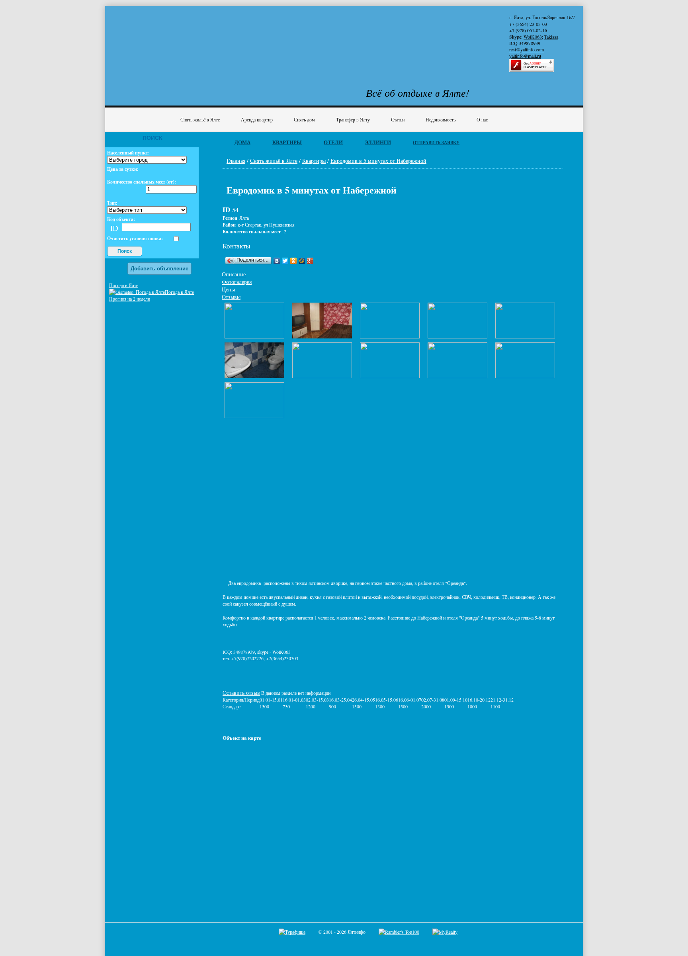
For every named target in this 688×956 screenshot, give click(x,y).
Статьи (398, 119)
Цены (228, 289)
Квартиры (287, 142)
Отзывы (231, 297)
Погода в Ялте (123, 285)
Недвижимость (440, 119)
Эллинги (378, 142)
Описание (234, 274)
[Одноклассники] (293, 261)
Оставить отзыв (241, 692)
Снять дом (304, 119)
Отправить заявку (436, 142)
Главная (236, 160)
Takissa (551, 36)
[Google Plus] (310, 261)
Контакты (236, 245)
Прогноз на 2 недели (129, 298)
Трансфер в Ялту (353, 119)
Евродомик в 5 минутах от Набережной (378, 160)
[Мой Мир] (302, 261)
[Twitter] (285, 261)
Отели (333, 142)
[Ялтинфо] (173, 38)
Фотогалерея (237, 281)
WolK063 (533, 36)
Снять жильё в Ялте (200, 119)
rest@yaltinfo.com (526, 49)
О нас (482, 119)
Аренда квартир (257, 119)
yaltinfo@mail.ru (525, 56)
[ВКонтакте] (277, 261)
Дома (242, 142)
